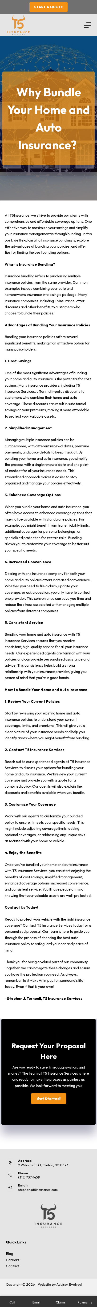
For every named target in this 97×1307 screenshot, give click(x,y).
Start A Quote (48, 7)
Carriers (12, 1260)
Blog (9, 1253)
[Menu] (87, 25)
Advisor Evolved (69, 1284)
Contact (12, 1266)
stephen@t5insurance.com (38, 1190)
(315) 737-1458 (29, 1177)
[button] (48, 1098)
